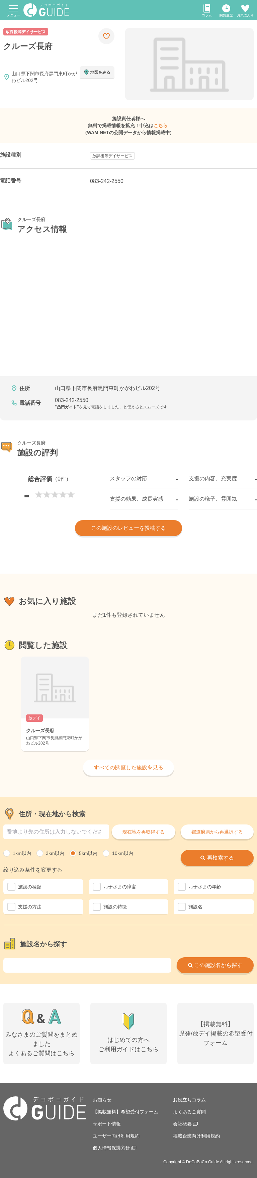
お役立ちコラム (189, 1099)
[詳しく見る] (55, 704)
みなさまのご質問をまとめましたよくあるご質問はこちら (41, 1044)
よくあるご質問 (189, 1111)
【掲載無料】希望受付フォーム (125, 1111)
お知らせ (102, 1099)
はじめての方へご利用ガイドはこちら (128, 1045)
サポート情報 (107, 1123)
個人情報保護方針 (111, 1148)
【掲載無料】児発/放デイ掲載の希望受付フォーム (216, 1033)
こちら (161, 125)
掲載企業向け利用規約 (196, 1136)
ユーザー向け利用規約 (116, 1136)
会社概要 (182, 1123)
